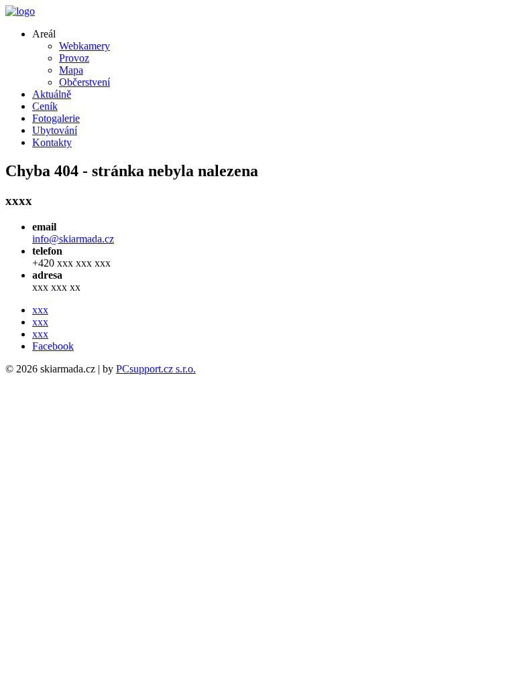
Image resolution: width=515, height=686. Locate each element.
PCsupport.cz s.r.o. (156, 368)
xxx (40, 310)
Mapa (71, 70)
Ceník (45, 106)
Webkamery (84, 46)
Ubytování (54, 130)
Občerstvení (84, 82)
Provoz (74, 58)
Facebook (53, 346)
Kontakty (52, 142)
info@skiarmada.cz (73, 239)
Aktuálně (51, 94)
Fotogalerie (56, 118)
